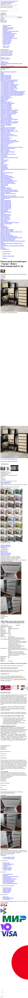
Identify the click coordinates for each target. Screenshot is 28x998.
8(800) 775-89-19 (4, 551)
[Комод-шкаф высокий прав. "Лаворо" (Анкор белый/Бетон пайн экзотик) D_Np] (4, 501)
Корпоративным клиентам (9, 35)
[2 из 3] (11, 596)
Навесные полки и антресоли (7, 134)
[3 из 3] (11, 614)
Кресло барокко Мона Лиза (7, 172)
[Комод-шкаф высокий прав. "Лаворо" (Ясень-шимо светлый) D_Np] (19, 534)
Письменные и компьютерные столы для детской (11, 147)
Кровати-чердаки (4, 144)
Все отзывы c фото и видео (7, 54)
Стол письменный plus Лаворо (7, 89)
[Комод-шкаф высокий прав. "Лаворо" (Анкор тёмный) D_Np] (11, 508)
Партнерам (5, 30)
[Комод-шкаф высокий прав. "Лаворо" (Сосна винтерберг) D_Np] (4, 534)
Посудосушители (4, 164)
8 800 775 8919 (4, 20)
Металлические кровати (6, 212)
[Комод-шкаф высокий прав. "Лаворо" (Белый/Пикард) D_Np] (4, 528)
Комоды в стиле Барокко (6, 125)
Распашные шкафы (5, 98)
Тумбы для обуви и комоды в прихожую (9, 191)
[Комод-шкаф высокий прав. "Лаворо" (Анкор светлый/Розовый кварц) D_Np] (4, 514)
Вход (2, 49)
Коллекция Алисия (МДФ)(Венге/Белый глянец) (11, 237)
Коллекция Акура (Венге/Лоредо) (8, 238)
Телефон (2, 4)
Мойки (2, 163)
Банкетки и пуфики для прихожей (8, 193)
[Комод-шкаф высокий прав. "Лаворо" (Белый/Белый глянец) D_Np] (11, 528)
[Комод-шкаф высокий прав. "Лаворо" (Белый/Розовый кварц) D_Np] (11, 514)
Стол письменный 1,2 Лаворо (7, 83)
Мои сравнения (6, 899)
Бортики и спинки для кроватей (8, 151)
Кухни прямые (4, 155)
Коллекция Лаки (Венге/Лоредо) (8, 239)
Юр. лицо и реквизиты (8, 36)
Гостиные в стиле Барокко (6, 107)
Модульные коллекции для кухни (8, 154)
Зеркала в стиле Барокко (6, 108)
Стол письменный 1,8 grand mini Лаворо (9, 84)
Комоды (2, 72)
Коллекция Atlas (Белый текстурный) (9, 236)
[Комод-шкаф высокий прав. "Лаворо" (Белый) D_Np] (19, 514)
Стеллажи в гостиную (5, 133)
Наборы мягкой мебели (6, 178)
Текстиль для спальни (5, 219)
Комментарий (4, 11)
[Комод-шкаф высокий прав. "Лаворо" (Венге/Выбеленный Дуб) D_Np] (3, 470)
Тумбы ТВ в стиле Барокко (7, 118)
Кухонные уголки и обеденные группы (9, 79)
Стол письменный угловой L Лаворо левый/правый (12, 92)
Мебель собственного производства (8, 71)
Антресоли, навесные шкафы (7, 229)
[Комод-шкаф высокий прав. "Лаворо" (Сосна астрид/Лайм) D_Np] (19, 528)
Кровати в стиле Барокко (6, 104)
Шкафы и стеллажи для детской (8, 148)
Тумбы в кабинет (4, 185)
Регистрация (6, 49)
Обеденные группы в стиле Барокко (9, 111)
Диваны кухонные (5, 159)
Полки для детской (5, 149)
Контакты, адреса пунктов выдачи (10, 31)
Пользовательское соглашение (10, 33)
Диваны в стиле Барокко (6, 117)
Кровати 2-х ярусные (5, 143)
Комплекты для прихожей (6, 188)
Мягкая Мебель (4, 166)
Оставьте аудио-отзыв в (6, 553)
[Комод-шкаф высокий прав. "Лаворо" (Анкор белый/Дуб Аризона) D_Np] (11, 501)
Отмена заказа (6, 43)
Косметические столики (6, 215)
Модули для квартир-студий (7, 235)
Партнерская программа (8, 34)
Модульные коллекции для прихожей (9, 190)
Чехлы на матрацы (5, 221)
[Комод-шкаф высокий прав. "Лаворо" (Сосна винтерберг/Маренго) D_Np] (11, 541)
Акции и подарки (7, 25)
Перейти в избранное (5, 58)
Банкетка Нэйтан (4, 174)
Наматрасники (4, 220)
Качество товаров (7, 41)
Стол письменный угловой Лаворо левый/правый (12, 95)
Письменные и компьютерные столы (9, 81)
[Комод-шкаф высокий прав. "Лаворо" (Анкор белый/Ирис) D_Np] (19, 501)
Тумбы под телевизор (5, 132)
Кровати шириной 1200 (6, 76)
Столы (2, 158)
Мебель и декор (6, 253)
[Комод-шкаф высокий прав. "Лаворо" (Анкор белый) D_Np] (11, 494)
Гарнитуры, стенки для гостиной (8, 127)
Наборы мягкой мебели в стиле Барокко (9, 110)
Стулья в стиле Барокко (6, 123)
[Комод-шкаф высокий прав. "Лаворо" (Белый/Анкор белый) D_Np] (19, 521)
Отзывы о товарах (7, 869)
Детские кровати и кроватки (7, 142)
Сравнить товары (4, 62)
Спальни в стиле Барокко (6, 105)
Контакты (5, 26)
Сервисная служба (7, 39)
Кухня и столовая (4, 152)
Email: (2, 15)
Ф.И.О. (2, 6)
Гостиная (3, 126)
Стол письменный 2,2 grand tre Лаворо (9, 88)
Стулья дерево (4, 161)
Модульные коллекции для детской (8, 140)
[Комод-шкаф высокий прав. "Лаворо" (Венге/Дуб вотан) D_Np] (4, 521)
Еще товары (3, 248)
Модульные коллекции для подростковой (10, 141)
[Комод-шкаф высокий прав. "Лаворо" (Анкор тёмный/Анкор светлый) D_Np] (19, 508)
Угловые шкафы (4, 99)
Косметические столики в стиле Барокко (10, 121)
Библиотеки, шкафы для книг (7, 129)
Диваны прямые (4, 168)
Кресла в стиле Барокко (6, 115)
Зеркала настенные (5, 216)
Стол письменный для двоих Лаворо (9, 90)
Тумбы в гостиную (5, 136)
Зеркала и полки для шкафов (7, 230)
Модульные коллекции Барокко (8, 103)
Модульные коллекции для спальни (8, 195)
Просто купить (6, 862)
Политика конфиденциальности (10, 38)
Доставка (5, 866)
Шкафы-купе (3, 100)
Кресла (2, 171)
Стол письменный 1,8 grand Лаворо (8, 85)
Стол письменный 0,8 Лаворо (7, 82)
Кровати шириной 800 (6, 78)
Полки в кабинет (4, 184)
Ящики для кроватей (5, 150)
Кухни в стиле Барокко (6, 106)
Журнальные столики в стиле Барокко (9, 112)
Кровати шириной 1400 (6, 203)
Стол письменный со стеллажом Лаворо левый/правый (13, 91)
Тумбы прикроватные (5, 96)
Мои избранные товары (8, 898)
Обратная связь (4, 903)
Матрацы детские (4, 146)
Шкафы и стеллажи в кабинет (7, 181)
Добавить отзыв (7, 482)
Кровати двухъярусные (6, 75)
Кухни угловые (4, 156)
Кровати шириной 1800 (6, 206)
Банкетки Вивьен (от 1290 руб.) (8, 177)
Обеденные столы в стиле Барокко (8, 113)
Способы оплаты (7, 865)
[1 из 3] (11, 578)
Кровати (2, 74)
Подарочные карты (5, 249)
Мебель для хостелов (5, 232)
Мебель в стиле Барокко (6, 101)
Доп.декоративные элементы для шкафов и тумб (11, 231)
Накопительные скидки (8, 27)
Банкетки (3, 173)
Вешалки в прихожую (5, 187)
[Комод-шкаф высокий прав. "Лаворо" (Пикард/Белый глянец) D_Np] (11, 534)
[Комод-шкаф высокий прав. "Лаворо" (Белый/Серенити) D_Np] (11, 521)
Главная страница (7, 251)
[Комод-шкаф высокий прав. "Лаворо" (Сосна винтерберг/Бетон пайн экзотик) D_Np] (4, 541)
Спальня (2, 194)
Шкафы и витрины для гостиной (8, 128)
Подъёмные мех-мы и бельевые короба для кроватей (12, 197)
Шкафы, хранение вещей (6, 97)
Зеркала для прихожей (5, 192)
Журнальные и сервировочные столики (9, 130)
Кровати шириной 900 (6, 201)
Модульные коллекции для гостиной (9, 135)
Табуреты (3, 162)
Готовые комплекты (5, 139)
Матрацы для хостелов (6, 234)
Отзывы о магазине (7, 868)
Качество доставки (7, 40)
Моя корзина (6, 896)
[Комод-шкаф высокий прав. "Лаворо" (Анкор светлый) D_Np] (4, 508)
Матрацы (3, 213)
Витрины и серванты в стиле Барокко (9, 122)
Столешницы (3, 165)
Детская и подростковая (6, 137)
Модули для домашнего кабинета (8, 183)
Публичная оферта (7, 32)
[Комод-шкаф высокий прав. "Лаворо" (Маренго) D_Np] (19, 541)
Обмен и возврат (7, 42)
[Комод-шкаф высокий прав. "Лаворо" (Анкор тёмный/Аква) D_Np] (19, 494)
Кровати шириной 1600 (6, 77)
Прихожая (3, 186)
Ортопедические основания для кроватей (10, 222)
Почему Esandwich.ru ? (8, 28)
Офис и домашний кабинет (7, 179)
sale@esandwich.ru (10, 858)
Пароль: (3, 17)
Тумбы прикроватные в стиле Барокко (9, 119)
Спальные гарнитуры (5, 198)
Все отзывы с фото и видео (7, 51)
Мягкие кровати (4, 210)
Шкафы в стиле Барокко (6, 120)
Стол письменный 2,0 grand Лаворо (8, 86)
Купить (2, 278)
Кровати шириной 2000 (6, 207)
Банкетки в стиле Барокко (6, 114)
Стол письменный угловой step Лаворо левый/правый (13, 93)
